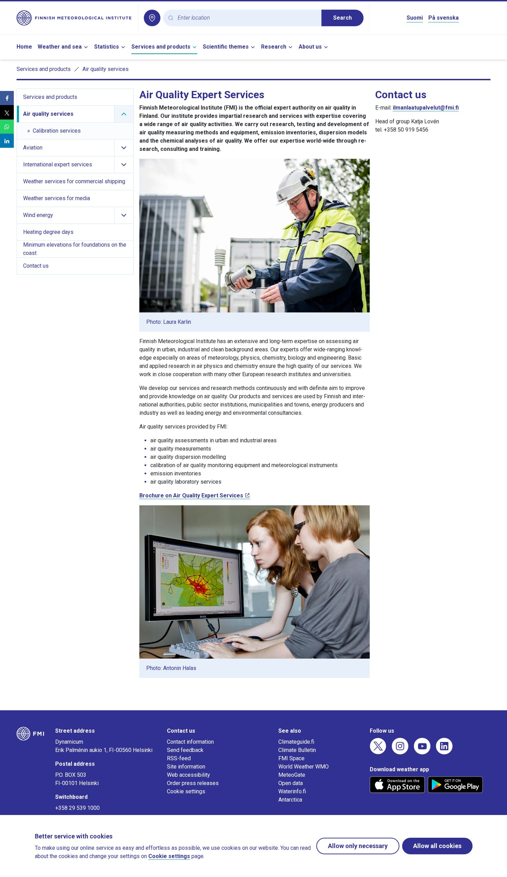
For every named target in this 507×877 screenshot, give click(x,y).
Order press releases (193, 783)
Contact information (190, 742)
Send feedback (185, 750)
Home (24, 46)
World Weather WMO (303, 766)
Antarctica (290, 799)
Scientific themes (226, 46)
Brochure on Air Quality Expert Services (191, 495)
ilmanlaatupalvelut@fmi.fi (426, 107)
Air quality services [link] (105, 69)
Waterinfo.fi (292, 791)
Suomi (415, 17)
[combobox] (246, 18)
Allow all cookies (437, 845)
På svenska (443, 17)
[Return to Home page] (74, 18)
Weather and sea (60, 46)
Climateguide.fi (296, 742)
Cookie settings (186, 791)
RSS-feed (179, 758)
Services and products (160, 46)
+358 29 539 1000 (77, 808)
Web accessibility (188, 775)
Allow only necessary (358, 845)
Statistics (106, 46)
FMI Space (291, 758)
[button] (7, 98)
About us (310, 46)
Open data (290, 783)
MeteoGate (291, 775)
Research (273, 46)
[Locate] (152, 18)
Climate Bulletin (297, 750)
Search (342, 17)
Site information (186, 766)
